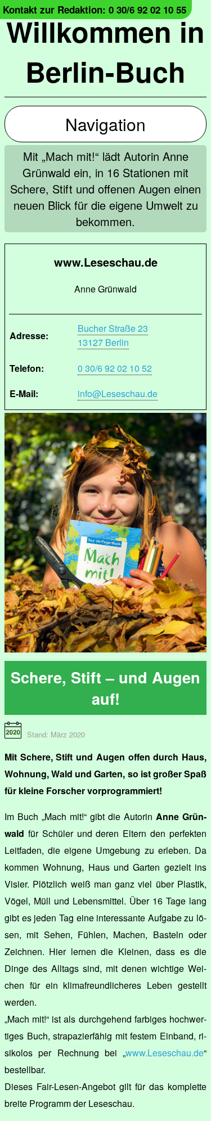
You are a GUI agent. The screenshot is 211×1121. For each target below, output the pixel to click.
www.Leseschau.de (164, 1052)
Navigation (105, 124)
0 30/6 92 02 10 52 (115, 368)
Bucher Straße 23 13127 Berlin (113, 335)
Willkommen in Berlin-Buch (105, 51)
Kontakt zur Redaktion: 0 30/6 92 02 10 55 (94, 9)
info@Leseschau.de (118, 393)
